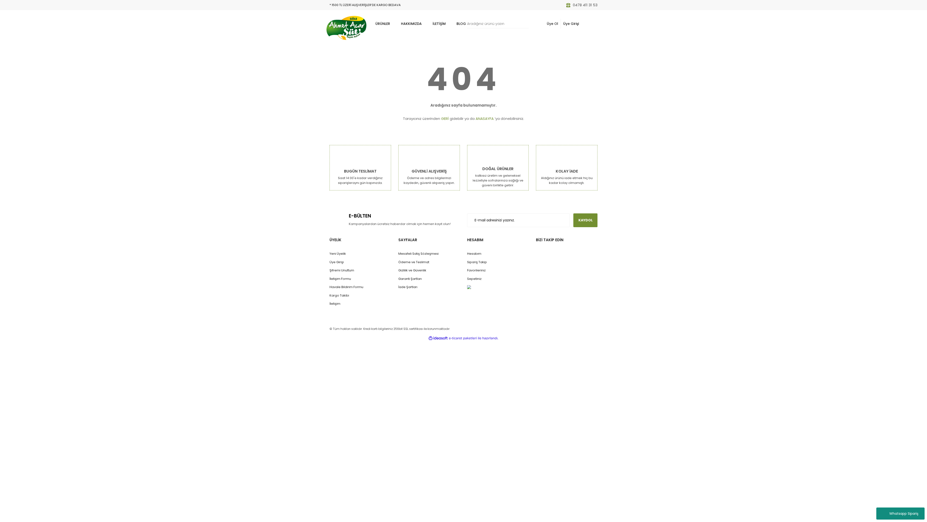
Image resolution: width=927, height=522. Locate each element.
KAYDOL (585, 220)
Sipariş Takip (477, 262)
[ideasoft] (438, 338)
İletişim (439, 23)
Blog (461, 23)
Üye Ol (552, 23)
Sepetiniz (474, 278)
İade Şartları (407, 287)
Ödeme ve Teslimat (413, 262)
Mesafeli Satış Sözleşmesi (418, 253)
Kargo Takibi (339, 295)
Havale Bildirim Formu (346, 287)
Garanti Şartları (410, 278)
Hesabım (474, 253)
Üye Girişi (571, 23)
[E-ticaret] (463, 338)
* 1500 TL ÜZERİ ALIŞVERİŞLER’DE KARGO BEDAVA (365, 5)
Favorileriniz (476, 270)
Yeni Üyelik (338, 253)
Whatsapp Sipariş (903, 513)
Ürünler (382, 23)
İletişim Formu (340, 278)
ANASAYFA (485, 118)
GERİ (445, 118)
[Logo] (346, 27)
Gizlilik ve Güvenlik (412, 270)
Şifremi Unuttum (342, 270)
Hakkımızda (411, 23)
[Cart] (591, 24)
